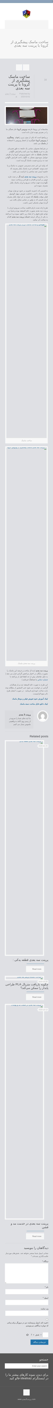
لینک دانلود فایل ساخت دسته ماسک (34, 704)
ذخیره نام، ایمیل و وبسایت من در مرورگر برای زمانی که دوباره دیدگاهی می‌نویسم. (27, 1324)
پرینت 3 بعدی (10, 94)
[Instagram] (24, 6)
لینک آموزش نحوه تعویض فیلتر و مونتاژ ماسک (30, 699)
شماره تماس (43, 680)
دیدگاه (45, 1261)
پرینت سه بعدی (30, 177)
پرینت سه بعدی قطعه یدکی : (30, 959)
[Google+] (27, 6)
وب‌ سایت (44, 1309)
